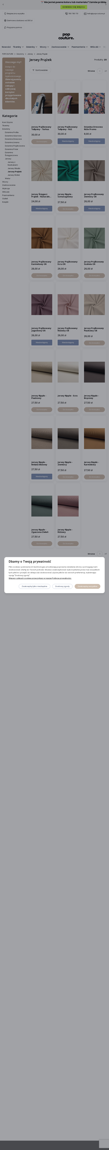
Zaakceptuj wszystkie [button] (87, 586)
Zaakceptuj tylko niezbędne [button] (34, 586)
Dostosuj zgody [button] (62, 586)
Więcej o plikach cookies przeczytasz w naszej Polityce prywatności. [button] (40, 578)
